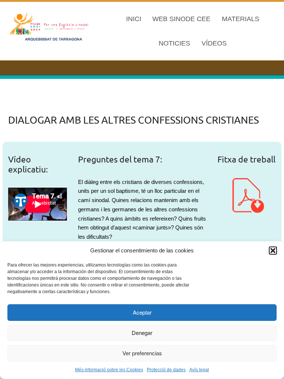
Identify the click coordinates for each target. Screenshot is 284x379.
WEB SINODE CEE (181, 19)
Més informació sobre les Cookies (109, 369)
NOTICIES (174, 43)
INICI (133, 19)
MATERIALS (240, 19)
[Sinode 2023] (50, 26)
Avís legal (199, 369)
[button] (273, 250)
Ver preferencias (142, 353)
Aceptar (142, 312)
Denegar (142, 332)
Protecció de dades (166, 369)
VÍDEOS (214, 43)
